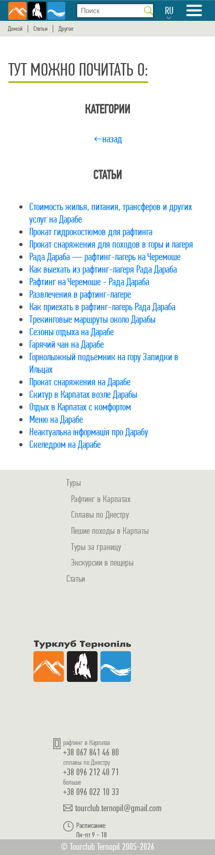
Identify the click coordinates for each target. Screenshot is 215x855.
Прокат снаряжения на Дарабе (79, 382)
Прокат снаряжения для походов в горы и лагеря (111, 244)
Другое (66, 28)
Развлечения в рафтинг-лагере (80, 294)
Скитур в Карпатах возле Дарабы (83, 394)
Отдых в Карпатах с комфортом (80, 407)
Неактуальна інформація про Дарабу (88, 432)
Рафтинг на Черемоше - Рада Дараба (89, 282)
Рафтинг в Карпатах (100, 498)
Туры (73, 482)
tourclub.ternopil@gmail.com (118, 808)
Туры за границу (96, 546)
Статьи (40, 28)
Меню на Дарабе (56, 419)
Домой (15, 28)
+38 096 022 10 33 (91, 791)
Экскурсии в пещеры (102, 562)
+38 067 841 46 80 (91, 752)
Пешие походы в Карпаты (110, 530)
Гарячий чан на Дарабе (66, 344)
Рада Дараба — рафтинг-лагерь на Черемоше (105, 257)
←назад (107, 139)
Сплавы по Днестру (100, 514)
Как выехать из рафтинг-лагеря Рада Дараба (103, 269)
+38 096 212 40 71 (91, 771)
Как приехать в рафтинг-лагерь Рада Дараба (102, 307)
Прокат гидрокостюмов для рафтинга (90, 232)
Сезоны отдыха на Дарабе (71, 332)
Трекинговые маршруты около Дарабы (92, 319)
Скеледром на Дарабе (65, 444)
